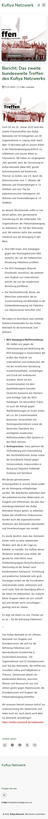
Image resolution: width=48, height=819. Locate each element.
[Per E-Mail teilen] (34, 745)
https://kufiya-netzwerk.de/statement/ (23, 722)
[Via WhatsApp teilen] (4, 745)
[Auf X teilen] (27, 745)
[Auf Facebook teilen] (19, 745)
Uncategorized (14, 55)
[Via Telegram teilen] (12, 745)
